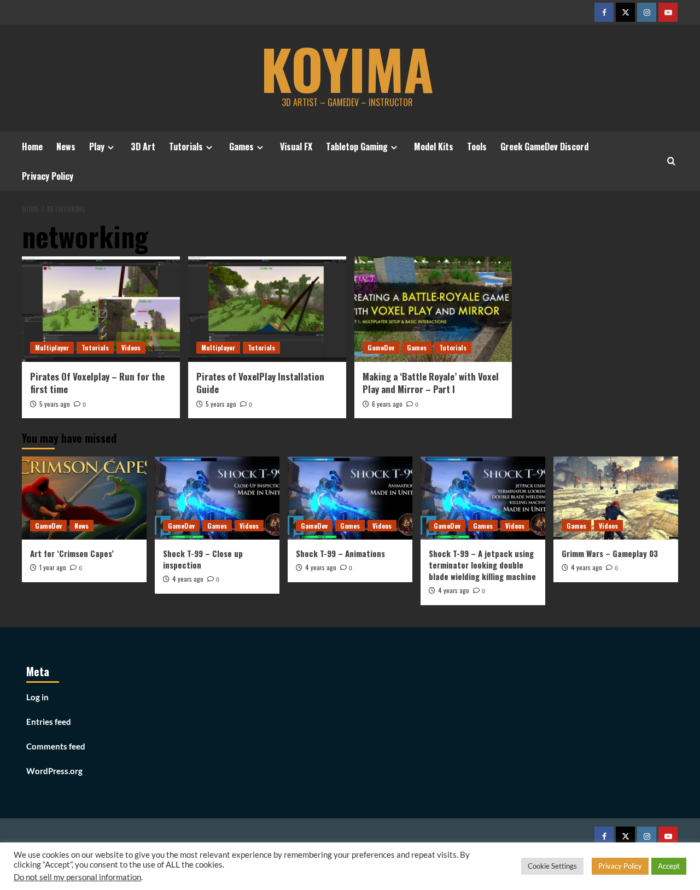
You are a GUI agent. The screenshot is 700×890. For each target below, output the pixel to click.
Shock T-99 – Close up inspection (203, 559)
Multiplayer (52, 347)
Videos (131, 347)
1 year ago (52, 567)
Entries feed (48, 722)
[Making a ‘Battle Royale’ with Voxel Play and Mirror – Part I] (433, 309)
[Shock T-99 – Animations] (350, 498)
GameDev (381, 347)
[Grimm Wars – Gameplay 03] (615, 498)
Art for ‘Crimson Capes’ (72, 553)
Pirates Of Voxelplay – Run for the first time (97, 383)
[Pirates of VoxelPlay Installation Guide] (267, 309)
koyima (347, 68)
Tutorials (186, 146)
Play (96, 146)
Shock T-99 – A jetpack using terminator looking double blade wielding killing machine (482, 564)
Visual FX (296, 146)
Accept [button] (669, 866)
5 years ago (54, 403)
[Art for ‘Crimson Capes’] (84, 498)
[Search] (671, 161)
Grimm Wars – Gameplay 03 (610, 553)
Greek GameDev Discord (544, 146)
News (65, 146)
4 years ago (187, 578)
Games (241, 146)
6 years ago (387, 403)
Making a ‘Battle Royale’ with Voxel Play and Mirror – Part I (431, 383)
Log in (37, 697)
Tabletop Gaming (357, 146)
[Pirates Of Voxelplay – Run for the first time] (101, 309)
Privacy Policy (47, 176)
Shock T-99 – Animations (340, 553)
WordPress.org (54, 771)
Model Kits (433, 146)
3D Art (143, 146)
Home (32, 146)
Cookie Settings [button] (552, 866)
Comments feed (55, 746)
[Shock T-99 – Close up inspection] (217, 498)
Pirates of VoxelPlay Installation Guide (260, 383)
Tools (477, 146)
